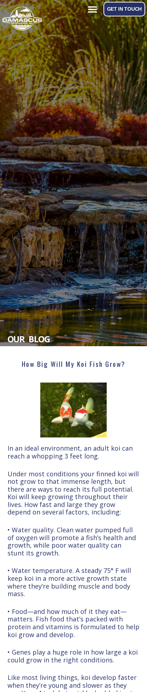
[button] (92, 9)
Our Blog (28, 339)
